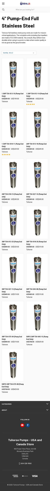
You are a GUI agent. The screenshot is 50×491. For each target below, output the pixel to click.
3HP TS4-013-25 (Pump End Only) (12, 243)
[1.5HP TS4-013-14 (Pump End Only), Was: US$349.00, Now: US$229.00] (37, 74)
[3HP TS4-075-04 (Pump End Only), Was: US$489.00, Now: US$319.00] (12, 317)
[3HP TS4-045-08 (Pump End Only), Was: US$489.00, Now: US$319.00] (37, 270)
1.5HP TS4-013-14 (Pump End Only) (37, 95)
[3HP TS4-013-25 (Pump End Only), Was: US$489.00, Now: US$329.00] (12, 222)
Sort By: (5, 53)
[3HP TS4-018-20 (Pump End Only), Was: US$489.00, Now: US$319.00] (37, 222)
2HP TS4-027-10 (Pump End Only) (36, 195)
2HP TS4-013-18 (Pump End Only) (36, 145)
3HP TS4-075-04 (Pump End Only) (12, 338)
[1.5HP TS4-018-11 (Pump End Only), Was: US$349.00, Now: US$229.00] (12, 125)
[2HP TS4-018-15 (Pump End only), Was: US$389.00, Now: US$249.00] (12, 175)
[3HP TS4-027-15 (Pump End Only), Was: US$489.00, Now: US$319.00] (12, 270)
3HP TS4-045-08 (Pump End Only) (36, 290)
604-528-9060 (26, 463)
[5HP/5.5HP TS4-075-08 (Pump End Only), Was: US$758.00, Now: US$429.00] (12, 365)
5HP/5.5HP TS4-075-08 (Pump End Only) (13, 385)
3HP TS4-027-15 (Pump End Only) (12, 290)
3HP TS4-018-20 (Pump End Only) (36, 243)
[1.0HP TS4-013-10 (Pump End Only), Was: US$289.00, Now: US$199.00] (12, 74)
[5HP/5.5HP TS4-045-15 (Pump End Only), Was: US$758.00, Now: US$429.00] (37, 317)
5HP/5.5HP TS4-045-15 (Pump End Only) (37, 338)
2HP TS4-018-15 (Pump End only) (12, 195)
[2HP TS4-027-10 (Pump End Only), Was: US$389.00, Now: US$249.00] (37, 175)
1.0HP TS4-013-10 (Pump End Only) (12, 95)
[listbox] (22, 53)
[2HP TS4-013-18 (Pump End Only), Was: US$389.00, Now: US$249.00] (37, 125)
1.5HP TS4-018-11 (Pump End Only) (12, 145)
